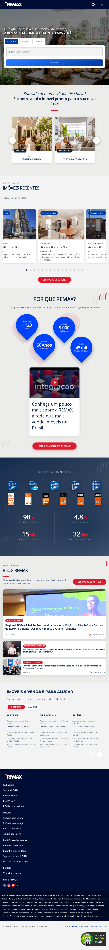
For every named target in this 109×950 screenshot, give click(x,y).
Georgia (40, 913)
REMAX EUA (9, 800)
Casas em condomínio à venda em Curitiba (85, 740)
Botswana (100, 906)
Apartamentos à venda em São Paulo (20, 722)
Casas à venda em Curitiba (83, 727)
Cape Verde (47, 895)
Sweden (67, 902)
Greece (5, 899)
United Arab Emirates (85, 916)
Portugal (18, 902)
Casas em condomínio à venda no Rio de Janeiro (54, 740)
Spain (61, 902)
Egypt (4, 909)
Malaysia (55, 913)
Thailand (65, 916)
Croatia (56, 895)
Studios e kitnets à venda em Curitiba (84, 734)
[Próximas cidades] (99, 754)
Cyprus (62, 895)
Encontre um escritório (14, 850)
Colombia (33, 906)
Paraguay (72, 906)
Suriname (73, 909)
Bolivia (98, 902)
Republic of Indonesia (10, 916)
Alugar (32, 707)
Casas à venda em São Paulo (19, 727)
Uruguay (80, 906)
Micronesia (64, 913)
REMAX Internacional (13, 806)
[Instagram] (9, 885)
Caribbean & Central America (13, 906)
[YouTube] (13, 885)
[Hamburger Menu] (102, 4)
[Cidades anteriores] (92, 754)
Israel (31, 899)
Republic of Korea (26, 916)
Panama (65, 906)
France (90, 895)
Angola (92, 906)
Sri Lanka (57, 916)
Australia (14, 913)
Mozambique (40, 909)
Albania (5, 895)
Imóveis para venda (13, 817)
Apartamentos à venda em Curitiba (84, 722)
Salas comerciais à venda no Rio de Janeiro (53, 745)
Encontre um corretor (13, 845)
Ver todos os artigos (89, 582)
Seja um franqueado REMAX (17, 861)
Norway (5, 902)
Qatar (89, 913)
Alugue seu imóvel (12, 833)
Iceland (19, 899)
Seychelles (64, 909)
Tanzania (81, 909)
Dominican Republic (46, 906)
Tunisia (88, 909)
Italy (36, 899)
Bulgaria (39, 895)
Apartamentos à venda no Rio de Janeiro (54, 722)
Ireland (25, 899)
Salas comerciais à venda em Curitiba (84, 745)
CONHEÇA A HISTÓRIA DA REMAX (54, 446)
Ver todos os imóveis (54, 279)
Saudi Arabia (39, 916)
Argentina (91, 902)
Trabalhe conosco (12, 873)
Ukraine (73, 916)
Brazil (104, 902)
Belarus (33, 913)
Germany (97, 895)
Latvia (48, 899)
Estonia (77, 895)
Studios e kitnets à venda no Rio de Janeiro (53, 734)
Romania (26, 902)
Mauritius (22, 909)
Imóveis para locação (13, 823)
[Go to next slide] (99, 236)
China (96, 916)
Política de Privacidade (76, 926)
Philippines (82, 913)
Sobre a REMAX (10, 790)
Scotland (34, 902)
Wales (83, 902)
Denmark (69, 895)
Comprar (16, 707)
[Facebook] (4, 885)
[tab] (11, 41)
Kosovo (42, 899)
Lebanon (47, 913)
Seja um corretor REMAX (15, 856)
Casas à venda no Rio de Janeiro (53, 727)
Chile (27, 906)
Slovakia (47, 902)
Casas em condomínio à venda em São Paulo (20, 740)
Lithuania (65, 899)
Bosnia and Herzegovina (25, 895)
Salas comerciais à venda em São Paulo (21, 745)
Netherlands (101, 899)
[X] (17, 885)
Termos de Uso (98, 926)
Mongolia (73, 913)
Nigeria (56, 909)
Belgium (12, 895)
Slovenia (55, 902)
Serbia (40, 902)
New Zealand (24, 913)
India (87, 906)
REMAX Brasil (10, 795)
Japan (101, 916)
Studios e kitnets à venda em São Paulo (21, 734)
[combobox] (54, 52)
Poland (11, 902)
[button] (93, 4)
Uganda (95, 909)
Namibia (49, 909)
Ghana (9, 909)
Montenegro (91, 899)
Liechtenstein (56, 899)
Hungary (12, 899)
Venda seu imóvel (12, 828)
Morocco (30, 909)
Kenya (15, 909)
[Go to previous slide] (10, 236)
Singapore (49, 916)
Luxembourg (75, 899)
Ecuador (58, 906)
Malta (83, 899)
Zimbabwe (6, 913)
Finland (84, 895)
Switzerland (76, 902)
